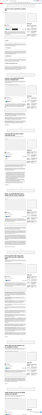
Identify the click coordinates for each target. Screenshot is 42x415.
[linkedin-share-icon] (8, 29)
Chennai (6, 383)
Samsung (6, 336)
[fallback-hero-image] (29, 26)
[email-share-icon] (9, 29)
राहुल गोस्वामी (7, 212)
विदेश (13, 2)
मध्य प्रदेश (18, 2)
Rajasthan (6, 246)
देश (12, 2)
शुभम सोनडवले (7, 97)
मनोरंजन (25, 2)
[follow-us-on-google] (25, 29)
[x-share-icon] (6, 29)
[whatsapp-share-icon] (5, 29)
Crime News (12, 246)
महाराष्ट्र (15, 2)
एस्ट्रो (29, 2)
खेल (23, 2)
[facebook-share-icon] (7, 29)
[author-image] (5, 25)
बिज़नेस (27, 2)
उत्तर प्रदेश (21, 2)
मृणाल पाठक (7, 152)
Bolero (9, 246)
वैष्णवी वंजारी (7, 25)
